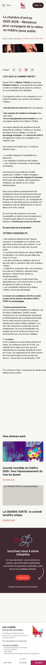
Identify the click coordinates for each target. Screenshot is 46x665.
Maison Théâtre (8, 38)
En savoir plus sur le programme (17, 227)
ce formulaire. (18, 301)
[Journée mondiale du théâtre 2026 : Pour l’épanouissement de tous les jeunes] (23, 451)
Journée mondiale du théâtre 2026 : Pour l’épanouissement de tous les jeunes (22, 471)
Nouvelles (17, 38)
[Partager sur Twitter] (20, 70)
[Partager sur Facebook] (14, 70)
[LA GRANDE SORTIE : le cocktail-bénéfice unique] (23, 495)
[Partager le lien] (32, 70)
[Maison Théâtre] (23, 5)
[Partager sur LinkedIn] (26, 70)
